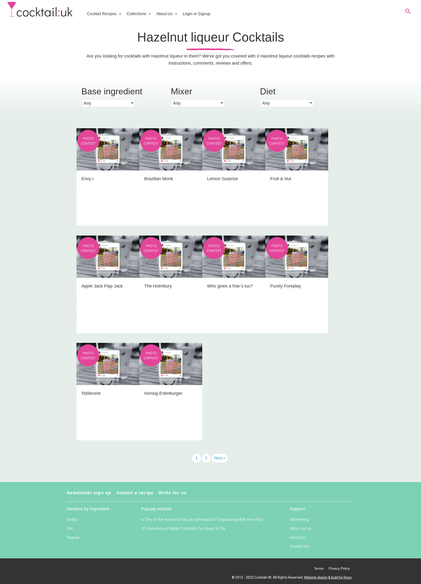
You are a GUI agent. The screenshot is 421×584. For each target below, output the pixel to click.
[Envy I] (108, 177)
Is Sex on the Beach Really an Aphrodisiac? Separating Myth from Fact (202, 519)
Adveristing (299, 519)
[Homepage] (40, 9)
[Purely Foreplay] (296, 284)
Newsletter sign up (89, 492)
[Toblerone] (108, 391)
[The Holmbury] (170, 284)
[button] (108, 103)
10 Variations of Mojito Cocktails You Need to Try (183, 528)
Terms (319, 568)
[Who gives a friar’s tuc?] (233, 284)
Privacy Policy (339, 568)
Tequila (73, 537)
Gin (70, 528)
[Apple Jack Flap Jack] (108, 284)
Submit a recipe (135, 492)
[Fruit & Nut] (296, 177)
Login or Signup (196, 14)
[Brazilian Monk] (170, 177)
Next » (219, 458)
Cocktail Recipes (101, 14)
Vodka (72, 519)
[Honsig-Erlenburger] (170, 391)
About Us (164, 14)
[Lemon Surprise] (233, 177)
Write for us (173, 492)
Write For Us (300, 528)
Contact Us (299, 546)
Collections (136, 14)
